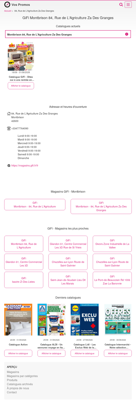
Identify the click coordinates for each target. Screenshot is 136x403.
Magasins (13, 372)
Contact (12, 392)
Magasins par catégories (22, 376)
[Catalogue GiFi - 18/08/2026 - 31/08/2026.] (21, 56)
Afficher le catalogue (21, 85)
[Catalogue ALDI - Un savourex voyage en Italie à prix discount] (52, 320)
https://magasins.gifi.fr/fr (24, 165)
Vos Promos (21, 4)
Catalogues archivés (20, 384)
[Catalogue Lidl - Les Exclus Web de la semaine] (85, 320)
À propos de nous (18, 388)
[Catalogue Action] (18, 320)
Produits (12, 380)
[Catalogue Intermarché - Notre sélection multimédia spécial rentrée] (118, 320)
